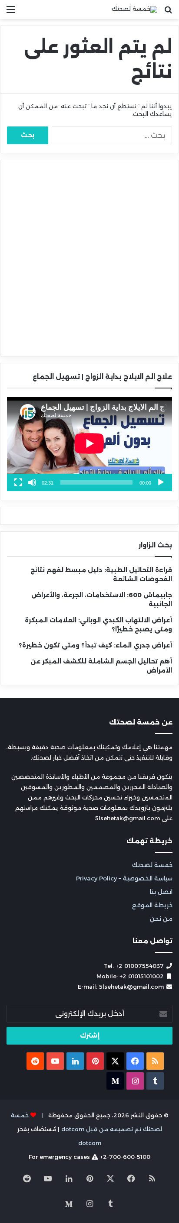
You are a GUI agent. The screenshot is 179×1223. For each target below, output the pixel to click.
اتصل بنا (161, 891)
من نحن (161, 918)
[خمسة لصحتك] (134, 9)
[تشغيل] (160, 482)
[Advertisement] (89, 258)
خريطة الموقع (152, 905)
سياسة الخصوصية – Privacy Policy (124, 878)
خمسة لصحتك (152, 864)
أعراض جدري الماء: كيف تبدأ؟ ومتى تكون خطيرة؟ (95, 645)
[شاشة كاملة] (18, 482)
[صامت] (32, 482)
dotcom (89, 1142)
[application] (89, 444)
